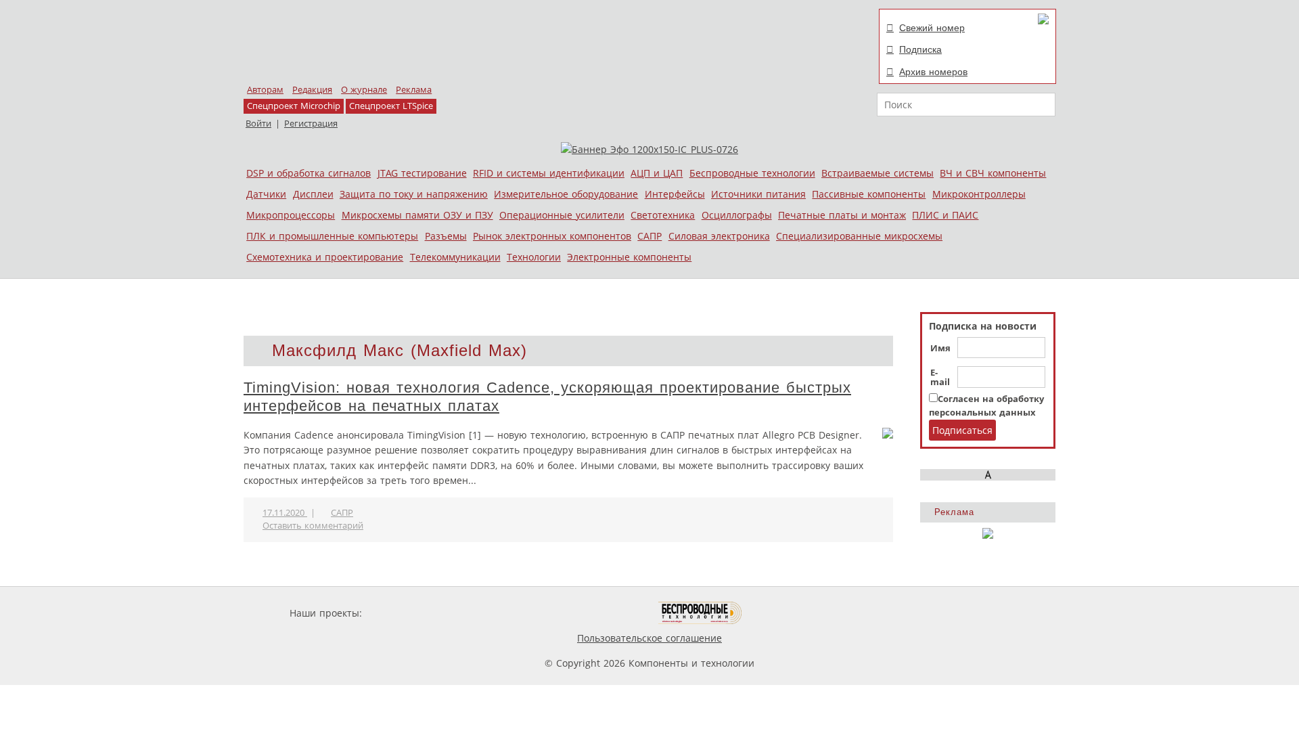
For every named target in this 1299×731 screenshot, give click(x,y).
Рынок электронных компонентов (552, 235)
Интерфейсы (675, 193)
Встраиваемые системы (877, 173)
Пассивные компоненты (869, 193)
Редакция (312, 89)
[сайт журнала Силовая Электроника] (409, 613)
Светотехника (663, 214)
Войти (258, 123)
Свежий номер (932, 27)
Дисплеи (313, 193)
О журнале (364, 89)
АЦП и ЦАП (657, 173)
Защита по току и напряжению (414, 193)
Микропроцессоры (290, 214)
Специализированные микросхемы (859, 235)
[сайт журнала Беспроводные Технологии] (700, 613)
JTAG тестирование (422, 173)
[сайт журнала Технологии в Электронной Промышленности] (495, 613)
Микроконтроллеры (979, 193)
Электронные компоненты (629, 256)
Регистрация (311, 123)
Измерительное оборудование (566, 193)
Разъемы (446, 235)
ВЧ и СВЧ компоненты (993, 173)
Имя (940, 348)
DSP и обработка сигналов (308, 173)
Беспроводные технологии (752, 173)
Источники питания (758, 193)
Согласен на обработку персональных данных (986, 405)
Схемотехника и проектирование (324, 256)
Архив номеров (933, 71)
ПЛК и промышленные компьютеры (332, 235)
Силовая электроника (719, 235)
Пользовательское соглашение (649, 638)
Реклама (414, 89)
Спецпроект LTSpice (391, 106)
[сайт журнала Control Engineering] (790, 613)
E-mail (940, 377)
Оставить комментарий (313, 525)
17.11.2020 (285, 512)
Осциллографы (737, 214)
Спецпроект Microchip (293, 106)
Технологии (534, 256)
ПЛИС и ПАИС (945, 214)
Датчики (266, 193)
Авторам (265, 89)
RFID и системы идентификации (548, 173)
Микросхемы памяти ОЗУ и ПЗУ (417, 214)
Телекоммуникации (455, 256)
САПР (649, 235)
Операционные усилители (561, 214)
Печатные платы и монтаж (842, 214)
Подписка (920, 49)
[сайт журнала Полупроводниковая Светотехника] (594, 613)
